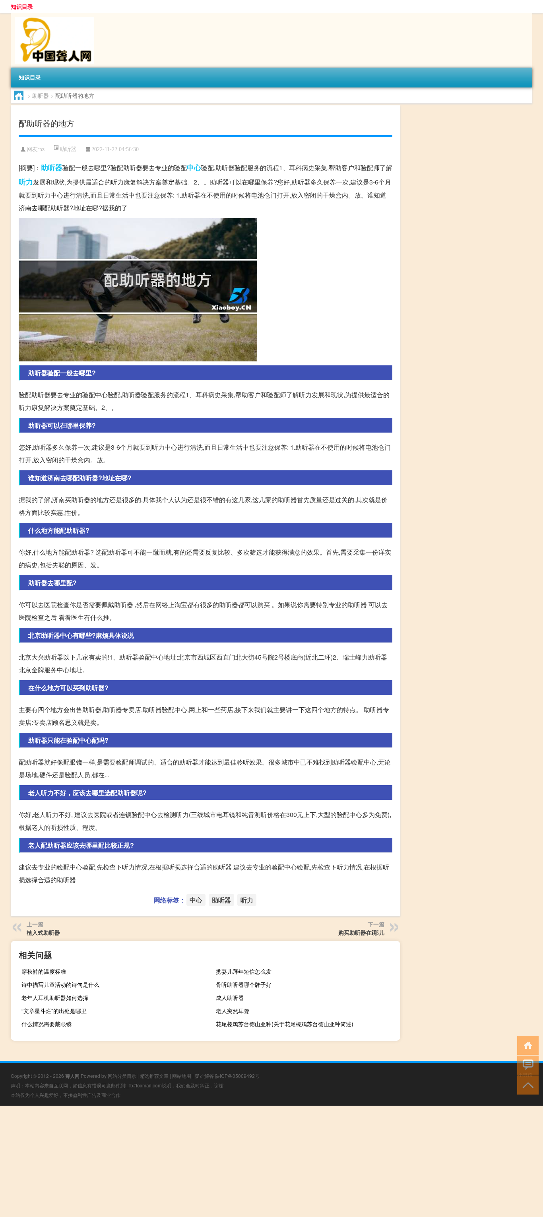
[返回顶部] (526, 1084)
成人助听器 (230, 998)
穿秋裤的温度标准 (43, 971)
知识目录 (22, 6)
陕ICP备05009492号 (237, 1075)
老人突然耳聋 (232, 1011)
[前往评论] (526, 1064)
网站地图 (181, 1075)
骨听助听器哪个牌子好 (244, 984)
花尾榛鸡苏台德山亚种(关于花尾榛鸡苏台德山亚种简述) (284, 1024)
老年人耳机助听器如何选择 (54, 998)
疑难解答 (204, 1075)
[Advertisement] (238, 1161)
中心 (194, 167)
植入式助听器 (43, 932)
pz (42, 149)
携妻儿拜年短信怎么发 (244, 971)
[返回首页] (526, 1045)
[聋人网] (52, 15)
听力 (26, 182)
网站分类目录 (122, 1075)
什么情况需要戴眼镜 (46, 1024)
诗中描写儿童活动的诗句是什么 (60, 984)
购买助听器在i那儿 (361, 932)
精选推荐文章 (154, 1075)
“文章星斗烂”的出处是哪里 (54, 1011)
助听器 (40, 95)
